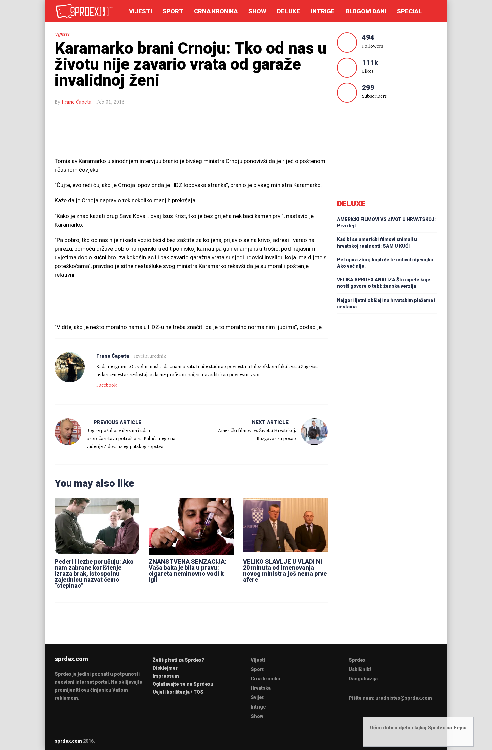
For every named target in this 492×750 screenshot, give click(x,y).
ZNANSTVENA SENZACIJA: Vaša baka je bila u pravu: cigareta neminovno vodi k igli (187, 570)
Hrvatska (261, 688)
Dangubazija (363, 678)
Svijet (257, 697)
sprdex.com (68, 741)
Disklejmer (165, 668)
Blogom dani (365, 11)
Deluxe (288, 11)
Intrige (323, 11)
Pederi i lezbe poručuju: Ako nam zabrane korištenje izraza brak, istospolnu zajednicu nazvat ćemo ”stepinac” (94, 573)
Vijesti (140, 11)
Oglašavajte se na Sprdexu (183, 684)
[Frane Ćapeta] (70, 367)
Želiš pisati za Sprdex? (178, 660)
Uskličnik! (360, 669)
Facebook (106, 385)
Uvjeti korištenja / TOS (178, 692)
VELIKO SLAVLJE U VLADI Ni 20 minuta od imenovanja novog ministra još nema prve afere (285, 570)
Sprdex (357, 660)
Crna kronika (216, 11)
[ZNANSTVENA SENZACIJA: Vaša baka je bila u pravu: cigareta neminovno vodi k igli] (191, 525)
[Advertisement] (191, 135)
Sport (173, 11)
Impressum (166, 676)
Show (257, 11)
